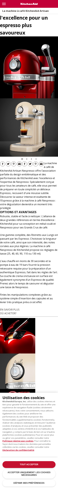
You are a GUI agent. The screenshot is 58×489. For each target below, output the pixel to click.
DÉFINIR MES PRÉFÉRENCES (28, 483)
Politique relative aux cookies (17, 441)
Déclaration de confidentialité (18, 450)
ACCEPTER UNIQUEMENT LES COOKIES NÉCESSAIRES (29, 473)
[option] (29, 127)
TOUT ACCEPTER (29, 464)
